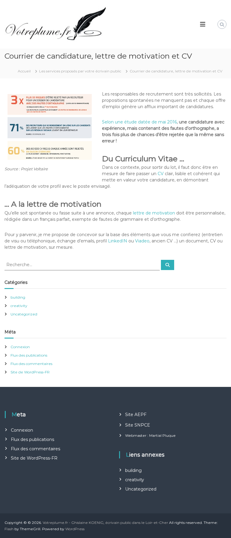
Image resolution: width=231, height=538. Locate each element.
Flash (9, 529)
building (18, 297)
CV (161, 173)
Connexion (20, 347)
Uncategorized (24, 314)
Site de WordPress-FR (30, 372)
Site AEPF (135, 414)
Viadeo (142, 241)
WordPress (75, 529)
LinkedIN (117, 241)
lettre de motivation (154, 213)
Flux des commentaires (31, 363)
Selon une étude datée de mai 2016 (139, 122)
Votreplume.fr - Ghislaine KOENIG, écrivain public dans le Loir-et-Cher (105, 522)
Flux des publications (29, 355)
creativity (19, 305)
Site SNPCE (137, 425)
